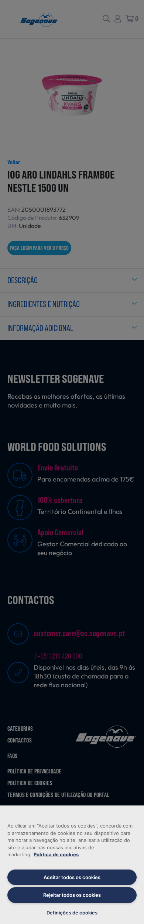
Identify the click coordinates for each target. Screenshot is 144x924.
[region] (72, 864)
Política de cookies (56, 854)
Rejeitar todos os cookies (72, 895)
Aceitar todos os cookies (72, 877)
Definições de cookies (72, 913)
